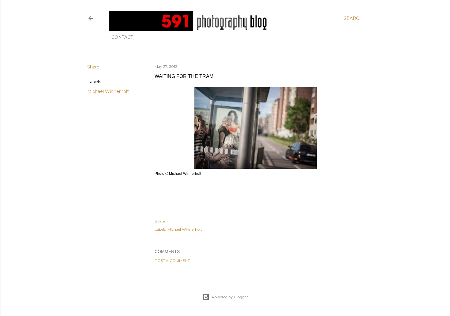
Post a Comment (172, 260)
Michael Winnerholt (108, 91)
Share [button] (93, 67)
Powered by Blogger (230, 297)
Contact (122, 37)
